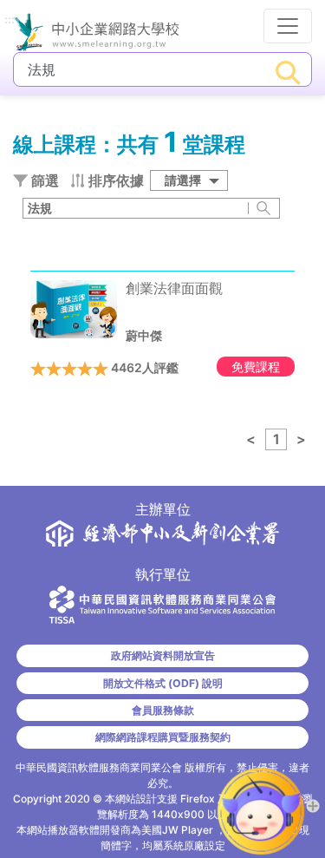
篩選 (43, 180)
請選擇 (183, 180)
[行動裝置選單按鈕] (287, 26)
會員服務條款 (163, 710)
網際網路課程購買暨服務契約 (163, 736)
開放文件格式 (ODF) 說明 (163, 683)
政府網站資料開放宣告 (163, 655)
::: (9, 20)
